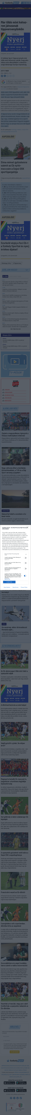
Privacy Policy (24, 587)
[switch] (25, 558)
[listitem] (15, 554)
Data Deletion (7, 587)
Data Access (15, 587)
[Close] (28, 527)
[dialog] (15, 557)
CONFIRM (9, 582)
